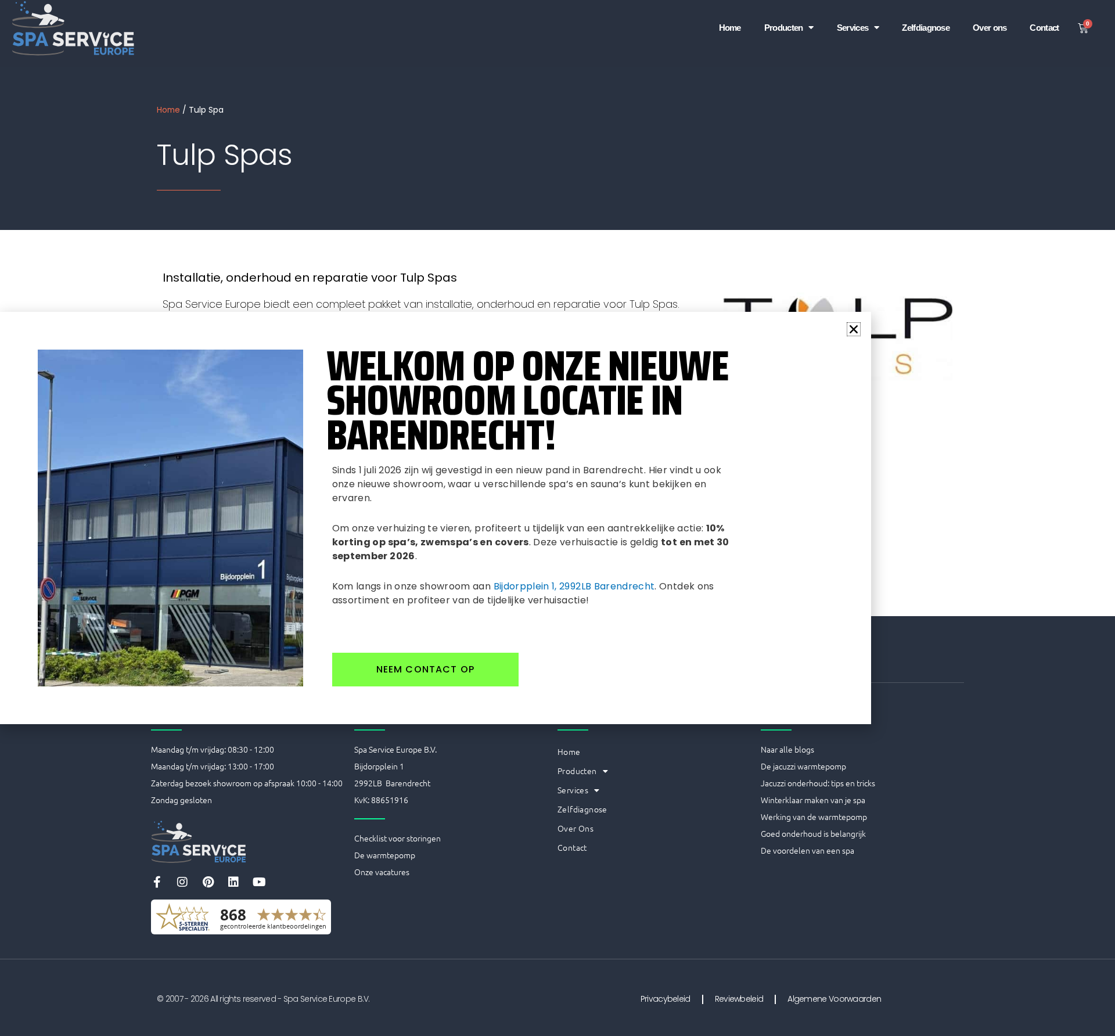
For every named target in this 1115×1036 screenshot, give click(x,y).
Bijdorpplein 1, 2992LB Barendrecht (574, 586)
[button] (853, 329)
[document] (557, 518)
